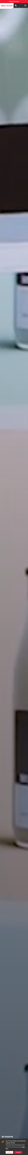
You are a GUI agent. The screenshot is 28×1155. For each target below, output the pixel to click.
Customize (9, 1152)
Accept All (18, 1152)
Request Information (14, 1)
